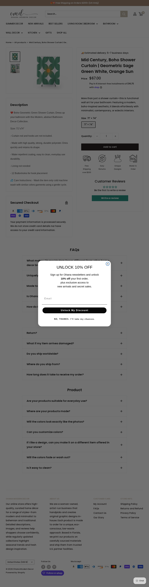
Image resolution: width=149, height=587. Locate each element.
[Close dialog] (107, 264)
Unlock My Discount (74, 310)
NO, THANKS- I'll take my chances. (74, 319)
